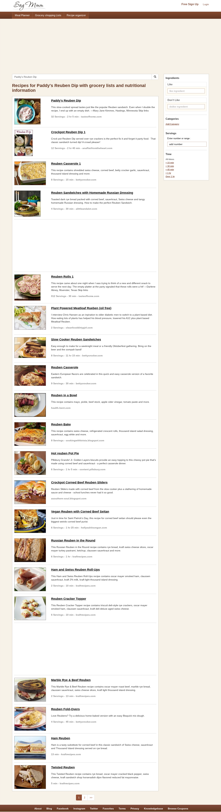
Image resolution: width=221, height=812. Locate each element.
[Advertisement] (110, 44)
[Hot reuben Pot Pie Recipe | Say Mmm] (30, 463)
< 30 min (170, 166)
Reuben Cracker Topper (68, 598)
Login (206, 4)
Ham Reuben (60, 738)
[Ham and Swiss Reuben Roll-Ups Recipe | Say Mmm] (30, 579)
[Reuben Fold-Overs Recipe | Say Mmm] (30, 719)
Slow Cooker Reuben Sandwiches (76, 339)
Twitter (94, 808)
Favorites (108, 808)
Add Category (172, 124)
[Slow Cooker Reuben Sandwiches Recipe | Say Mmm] (30, 347)
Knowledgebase (153, 808)
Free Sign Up (190, 4)
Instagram (79, 808)
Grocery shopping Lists (48, 15)
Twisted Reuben (63, 767)
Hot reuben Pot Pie (65, 453)
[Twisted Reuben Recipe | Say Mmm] (30, 777)
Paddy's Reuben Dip (66, 100)
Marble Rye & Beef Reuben (71, 680)
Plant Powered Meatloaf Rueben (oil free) (81, 308)
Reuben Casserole (64, 367)
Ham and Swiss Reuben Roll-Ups (75, 569)
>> (91, 797)
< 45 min (170, 169)
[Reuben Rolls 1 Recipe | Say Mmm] (30, 287)
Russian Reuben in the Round (73, 540)
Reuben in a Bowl (64, 395)
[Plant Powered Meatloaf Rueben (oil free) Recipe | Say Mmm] (30, 318)
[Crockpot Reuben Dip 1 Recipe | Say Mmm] (30, 143)
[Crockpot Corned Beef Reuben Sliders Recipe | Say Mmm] (30, 492)
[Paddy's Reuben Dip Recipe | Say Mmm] (30, 111)
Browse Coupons (178, 808)
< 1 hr (168, 173)
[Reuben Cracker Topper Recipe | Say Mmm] (30, 608)
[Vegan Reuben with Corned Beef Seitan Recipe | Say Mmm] (30, 521)
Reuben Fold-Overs (65, 709)
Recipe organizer (76, 15)
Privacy (135, 808)
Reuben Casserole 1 (66, 163)
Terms (122, 808)
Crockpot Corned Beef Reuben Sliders (79, 482)
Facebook (63, 808)
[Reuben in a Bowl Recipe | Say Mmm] (30, 405)
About (38, 808)
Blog (49, 808)
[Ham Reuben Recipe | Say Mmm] (30, 748)
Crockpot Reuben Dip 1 (68, 132)
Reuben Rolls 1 (62, 276)
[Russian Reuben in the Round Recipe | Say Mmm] (30, 550)
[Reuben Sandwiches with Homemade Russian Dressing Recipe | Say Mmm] (30, 204)
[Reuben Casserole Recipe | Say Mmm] (30, 375)
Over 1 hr (170, 176)
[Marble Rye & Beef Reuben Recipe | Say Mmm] (30, 690)
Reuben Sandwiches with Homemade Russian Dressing (92, 192)
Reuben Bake (61, 424)
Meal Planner (22, 15)
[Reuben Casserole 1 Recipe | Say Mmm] (30, 173)
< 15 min (170, 163)
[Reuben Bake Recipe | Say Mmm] (30, 434)
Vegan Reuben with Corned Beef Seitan (80, 511)
